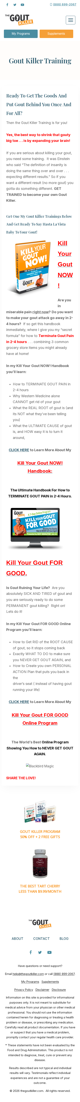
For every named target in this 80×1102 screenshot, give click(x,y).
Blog (64, 939)
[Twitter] (14, 4)
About (17, 939)
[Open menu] (70, 20)
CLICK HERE (19, 450)
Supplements (56, 33)
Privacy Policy (23, 989)
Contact (41, 939)
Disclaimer (42, 989)
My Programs (21, 33)
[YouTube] (22, 4)
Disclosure (59, 989)
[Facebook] (7, 4)
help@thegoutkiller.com (28, 974)
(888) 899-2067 (64, 974)
